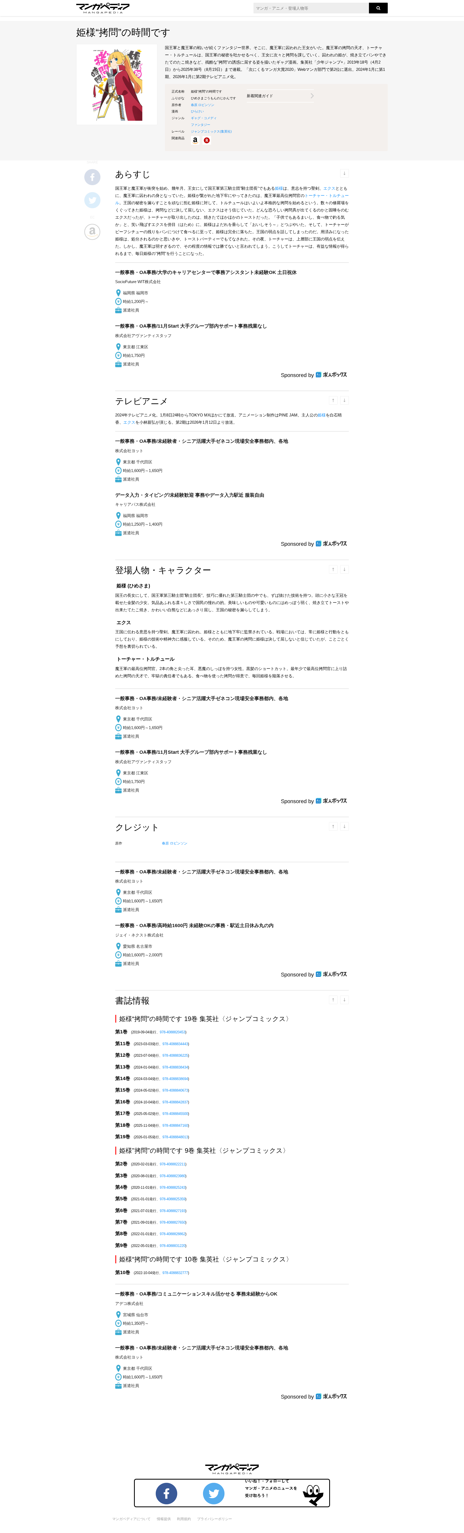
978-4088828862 (172, 1234)
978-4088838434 (175, 1067)
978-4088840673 (175, 1090)
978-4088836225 (175, 1055)
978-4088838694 (175, 1079)
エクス (329, 188)
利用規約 (184, 1519)
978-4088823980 (172, 1176)
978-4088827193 (172, 1211)
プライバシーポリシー (214, 1519)
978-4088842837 (175, 1102)
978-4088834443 (175, 1044)
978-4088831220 (172, 1246)
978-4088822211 (172, 1164)
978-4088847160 (175, 1126)
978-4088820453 (172, 1032)
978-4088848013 (175, 1137)
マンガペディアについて (131, 1519)
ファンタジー (200, 125)
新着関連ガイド (260, 96)
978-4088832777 (175, 1273)
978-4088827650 (172, 1222)
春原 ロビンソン (202, 105)
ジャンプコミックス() (211, 131)
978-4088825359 (172, 1199)
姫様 (279, 188)
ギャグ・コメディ (204, 118)
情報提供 (164, 1519)
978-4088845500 (175, 1114)
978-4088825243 (172, 1188)
